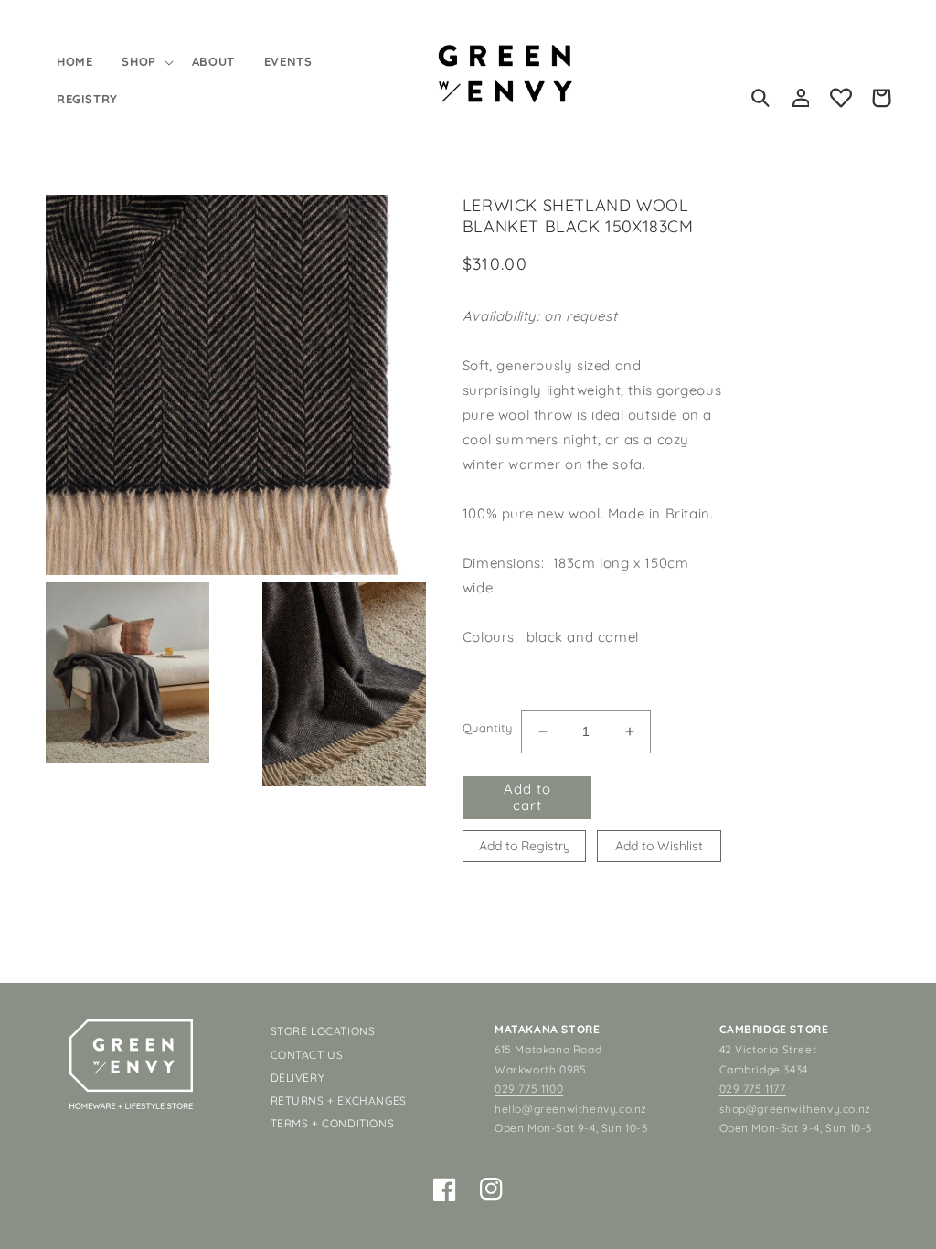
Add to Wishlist (659, 846)
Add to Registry (524, 846)
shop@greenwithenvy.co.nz (795, 1109)
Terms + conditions (333, 1123)
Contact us (307, 1055)
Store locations (323, 1031)
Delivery (298, 1077)
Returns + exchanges (339, 1100)
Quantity (487, 728)
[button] (145, 61)
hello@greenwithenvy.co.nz (571, 1109)
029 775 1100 (529, 1088)
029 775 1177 (752, 1088)
